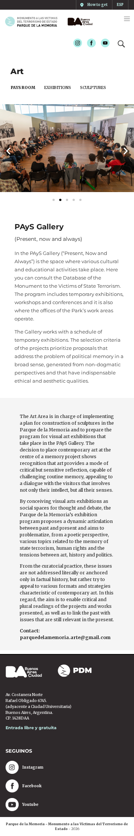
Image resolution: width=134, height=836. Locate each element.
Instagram (75, 43)
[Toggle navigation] (127, 19)
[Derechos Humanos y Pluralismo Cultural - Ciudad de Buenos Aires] (79, 21)
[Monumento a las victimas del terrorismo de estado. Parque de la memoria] (34, 21)
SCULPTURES (93, 87)
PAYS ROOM (23, 87)
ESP (120, 5)
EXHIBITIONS (57, 87)
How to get (97, 5)
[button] (8, 150)
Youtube (102, 43)
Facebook (89, 43)
